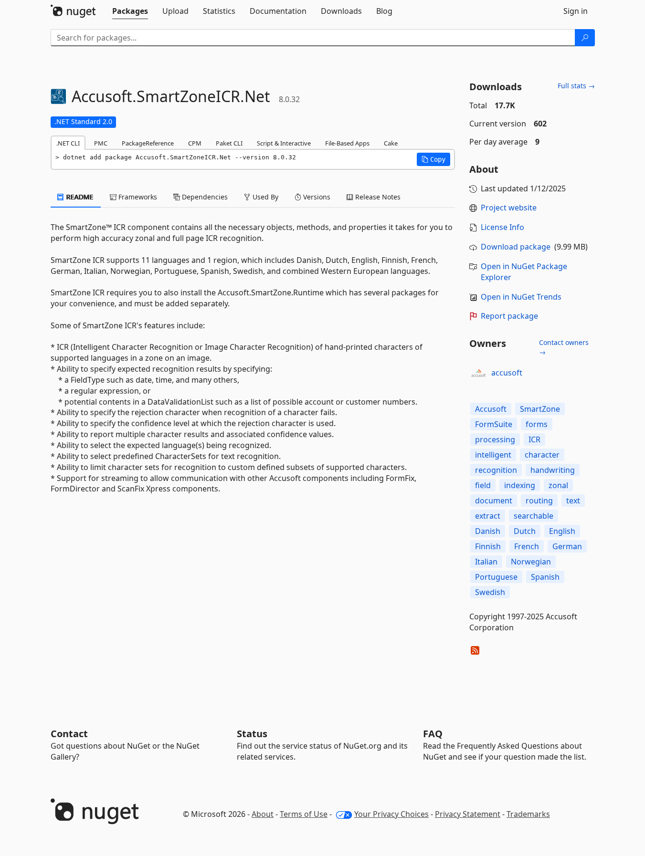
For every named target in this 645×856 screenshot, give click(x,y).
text (573, 500)
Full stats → (576, 85)
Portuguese (496, 577)
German (567, 546)
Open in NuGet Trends (521, 297)
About (263, 814)
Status (252, 733)
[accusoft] (478, 373)
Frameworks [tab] (136, 196)
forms (537, 424)
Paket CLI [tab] (229, 143)
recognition (496, 470)
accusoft (506, 372)
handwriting (552, 470)
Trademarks (528, 814)
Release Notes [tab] (377, 196)
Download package (515, 246)
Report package (509, 316)
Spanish (545, 577)
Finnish (488, 546)
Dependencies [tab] (204, 196)
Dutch (525, 531)
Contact (69, 733)
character (542, 454)
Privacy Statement (467, 814)
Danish (487, 531)
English (562, 531)
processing (495, 439)
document (493, 500)
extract (487, 516)
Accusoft (491, 409)
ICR (534, 439)
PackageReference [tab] (148, 143)
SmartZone (540, 409)
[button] (433, 159)
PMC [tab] (100, 143)
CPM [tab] (194, 143)
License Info (502, 227)
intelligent (493, 454)
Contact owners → (564, 347)
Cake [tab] (391, 143)
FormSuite (493, 424)
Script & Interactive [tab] (284, 143)
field (483, 485)
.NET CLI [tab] (68, 143)
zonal (558, 485)
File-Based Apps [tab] (347, 143)
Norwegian (531, 561)
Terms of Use (304, 814)
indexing (519, 485)
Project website (509, 207)
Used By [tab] (264, 196)
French (526, 546)
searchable (533, 516)
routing (539, 500)
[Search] (585, 37)
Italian (486, 561)
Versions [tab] (315, 196)
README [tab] (79, 196)
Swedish (490, 592)
